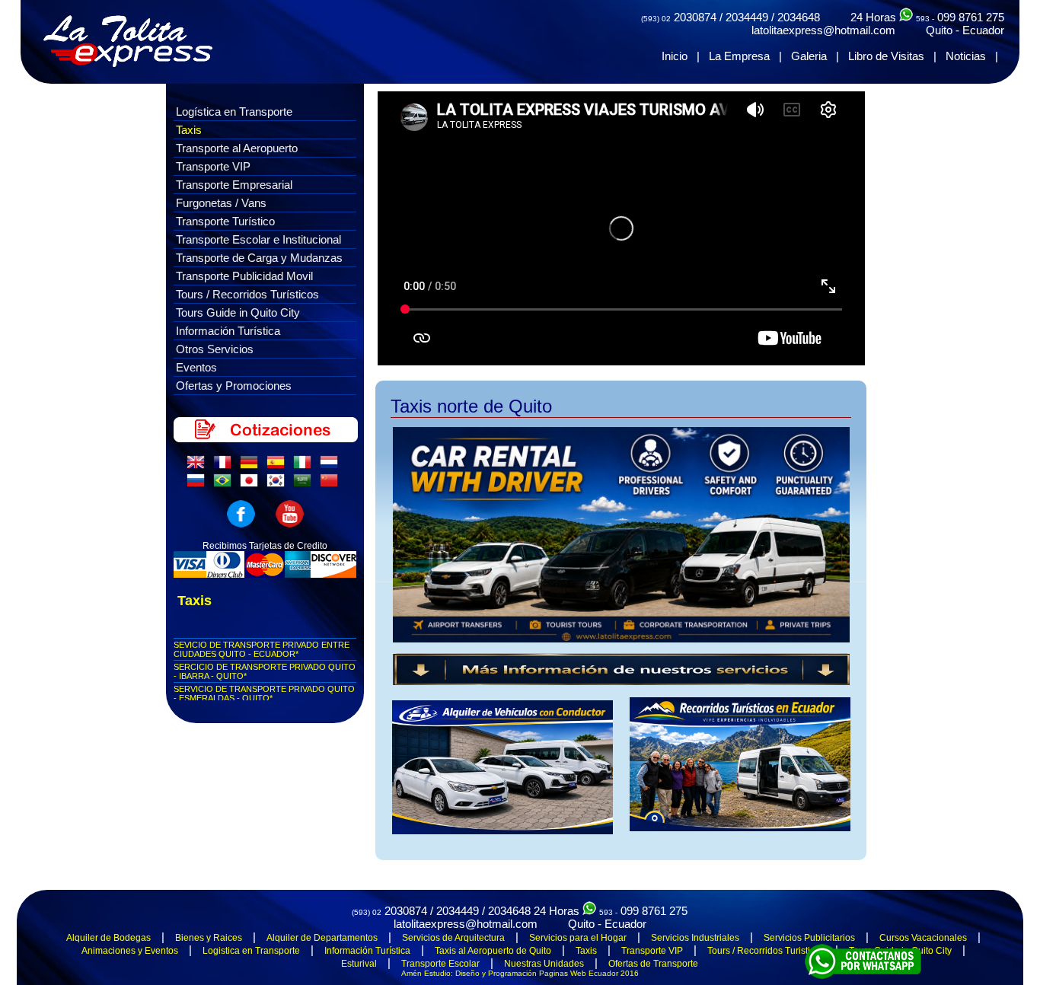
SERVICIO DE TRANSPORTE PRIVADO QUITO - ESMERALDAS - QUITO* (264, 693)
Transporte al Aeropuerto (237, 148)
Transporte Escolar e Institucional (258, 239)
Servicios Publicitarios (809, 937)
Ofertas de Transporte (653, 963)
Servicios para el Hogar (578, 937)
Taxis (189, 129)
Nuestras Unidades (544, 963)
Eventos (196, 367)
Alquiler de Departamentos (322, 937)
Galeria (809, 55)
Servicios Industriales (695, 937)
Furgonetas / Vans (221, 202)
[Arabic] (305, 484)
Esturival (359, 963)
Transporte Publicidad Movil (244, 275)
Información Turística (228, 330)
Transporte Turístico (225, 221)
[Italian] (305, 466)
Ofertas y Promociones (234, 385)
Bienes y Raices (208, 937)
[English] (199, 466)
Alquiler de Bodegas (108, 937)
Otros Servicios (215, 349)
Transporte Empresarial (234, 184)
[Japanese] (252, 484)
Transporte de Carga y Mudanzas (259, 257)
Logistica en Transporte (251, 950)
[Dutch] (332, 466)
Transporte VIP (213, 166)
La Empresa (739, 55)
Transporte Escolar (440, 963)
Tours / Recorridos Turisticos (766, 950)
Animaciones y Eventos (129, 950)
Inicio (674, 55)
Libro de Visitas (886, 55)
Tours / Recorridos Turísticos (247, 294)
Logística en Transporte (234, 111)
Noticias (966, 55)
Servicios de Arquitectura (453, 937)
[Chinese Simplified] (332, 484)
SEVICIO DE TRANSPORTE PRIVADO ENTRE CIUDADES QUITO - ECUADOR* (261, 649)
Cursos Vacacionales (923, 937)
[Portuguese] (225, 484)
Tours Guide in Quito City (238, 312)
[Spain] (278, 466)
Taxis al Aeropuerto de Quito (493, 950)
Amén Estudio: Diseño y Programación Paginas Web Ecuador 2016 (520, 973)
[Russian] (199, 484)
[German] (252, 466)
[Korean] (278, 484)
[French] (225, 466)
